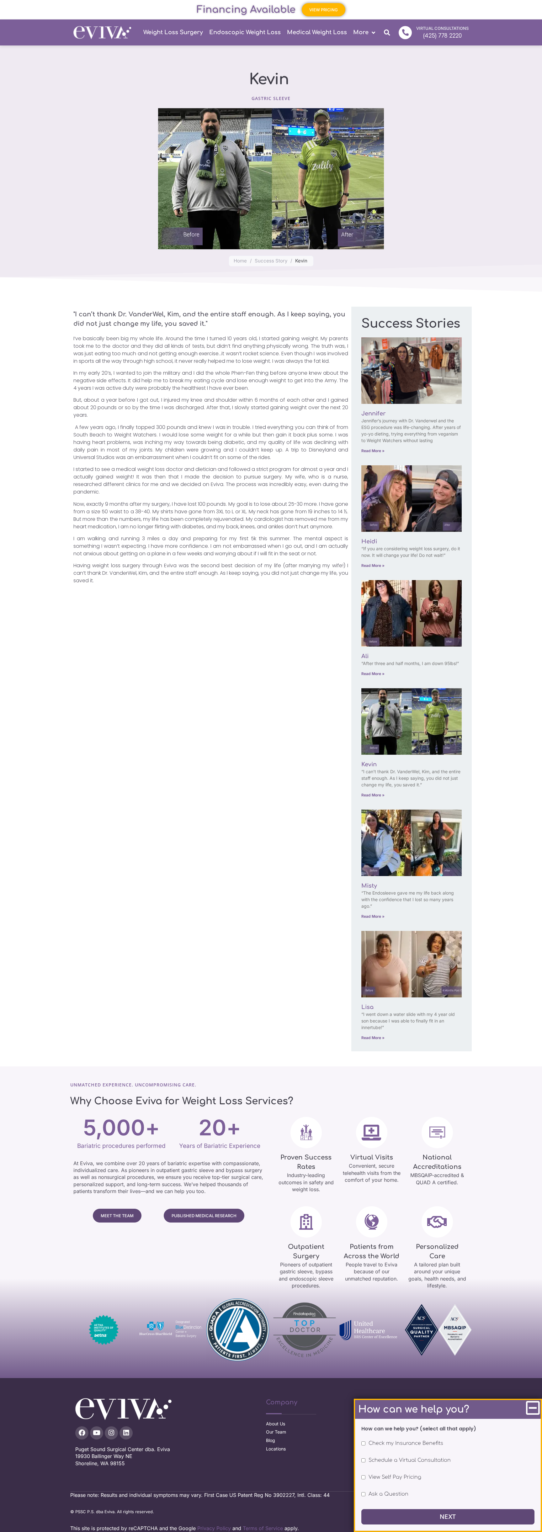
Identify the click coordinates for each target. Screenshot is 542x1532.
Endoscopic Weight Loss (245, 32)
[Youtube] (96, 1433)
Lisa (368, 1007)
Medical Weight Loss (317, 32)
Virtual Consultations (442, 28)
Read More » (373, 450)
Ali (365, 656)
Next (448, 1516)
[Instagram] (111, 1433)
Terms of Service (263, 1528)
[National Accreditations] (437, 1132)
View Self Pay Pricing (395, 1477)
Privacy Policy (214, 1528)
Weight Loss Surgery (173, 32)
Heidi (370, 541)
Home (240, 261)
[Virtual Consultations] (405, 32)
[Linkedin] (126, 1433)
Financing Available (246, 9)
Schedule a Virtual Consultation (410, 1460)
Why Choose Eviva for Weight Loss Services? (181, 1101)
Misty (370, 886)
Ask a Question (388, 1494)
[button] (386, 32)
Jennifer (373, 413)
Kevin (369, 764)
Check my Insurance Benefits (406, 1443)
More (361, 32)
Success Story (271, 261)
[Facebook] (81, 1433)
